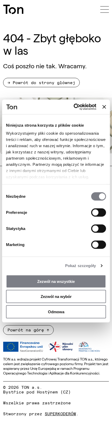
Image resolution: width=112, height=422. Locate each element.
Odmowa (56, 311)
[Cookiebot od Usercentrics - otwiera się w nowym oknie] (73, 107)
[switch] (98, 212)
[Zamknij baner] (104, 107)
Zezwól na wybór (56, 296)
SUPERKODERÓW (60, 413)
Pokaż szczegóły (80, 265)
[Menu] (104, 9)
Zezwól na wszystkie (56, 281)
